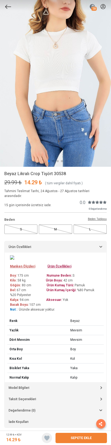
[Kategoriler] (8, 7)
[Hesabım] (103, 7)
